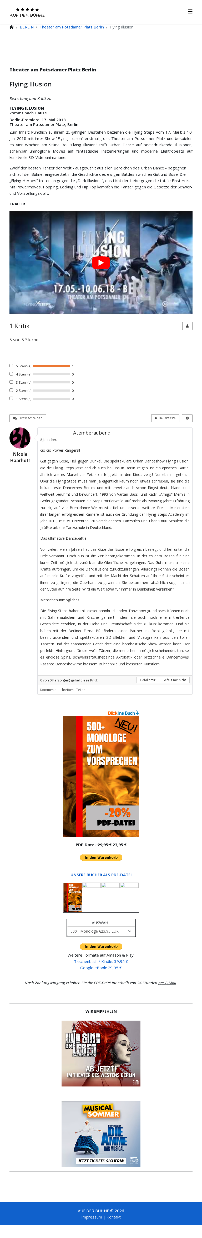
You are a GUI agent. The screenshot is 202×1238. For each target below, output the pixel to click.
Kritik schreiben (30, 418)
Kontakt (114, 1217)
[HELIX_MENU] (190, 11)
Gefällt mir (147, 680)
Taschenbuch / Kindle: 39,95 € (101, 961)
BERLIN (27, 27)
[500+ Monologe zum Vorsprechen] (101, 776)
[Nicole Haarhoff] (22, 438)
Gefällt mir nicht (174, 680)
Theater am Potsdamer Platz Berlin (71, 27)
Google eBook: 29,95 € (101, 967)
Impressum (91, 1217)
